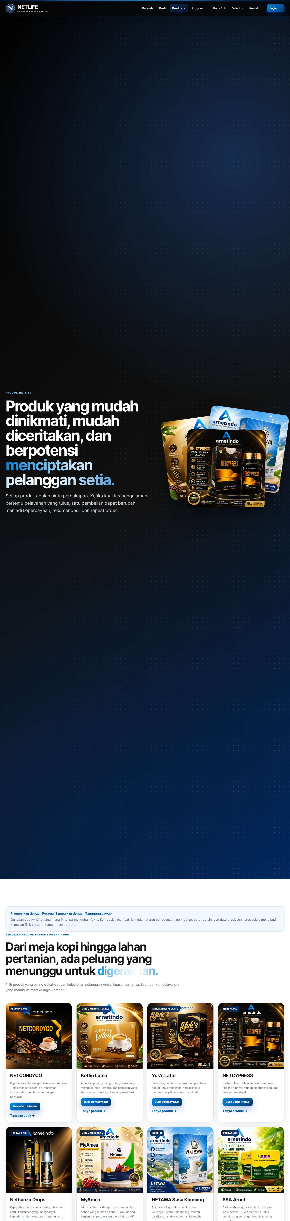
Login (273, 8)
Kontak (254, 8)
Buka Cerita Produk (25, 1106)
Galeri (236, 8)
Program (198, 8)
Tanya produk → (22, 1115)
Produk (177, 8)
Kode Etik (219, 8)
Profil (163, 8)
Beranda (147, 8)
